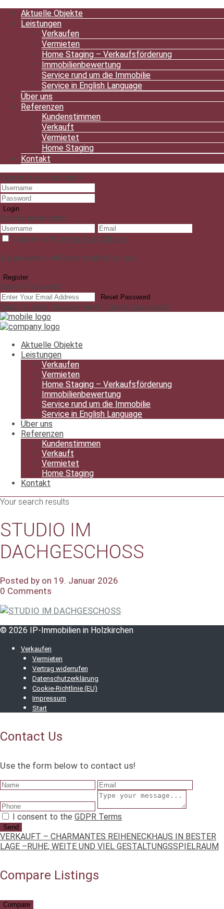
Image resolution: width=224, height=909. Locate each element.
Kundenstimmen (71, 117)
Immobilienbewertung (81, 65)
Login (11, 209)
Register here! (76, 307)
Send (11, 827)
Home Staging (68, 148)
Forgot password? (137, 307)
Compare (16, 904)
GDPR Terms (98, 817)
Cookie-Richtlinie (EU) (64, 688)
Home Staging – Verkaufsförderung (107, 54)
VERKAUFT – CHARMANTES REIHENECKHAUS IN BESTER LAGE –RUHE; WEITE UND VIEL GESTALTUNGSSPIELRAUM (109, 841)
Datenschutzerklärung (65, 678)
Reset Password (125, 297)
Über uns (37, 96)
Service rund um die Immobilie (96, 75)
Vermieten (61, 44)
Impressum (49, 698)
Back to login (24, 307)
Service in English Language (92, 85)
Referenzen (42, 107)
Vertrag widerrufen (60, 669)
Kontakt (36, 159)
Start (39, 708)
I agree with (70, 239)
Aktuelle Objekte (52, 13)
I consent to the (67, 817)
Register (15, 277)
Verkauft (58, 127)
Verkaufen (60, 33)
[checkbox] (5, 816)
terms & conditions (92, 239)
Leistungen (41, 24)
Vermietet (60, 137)
